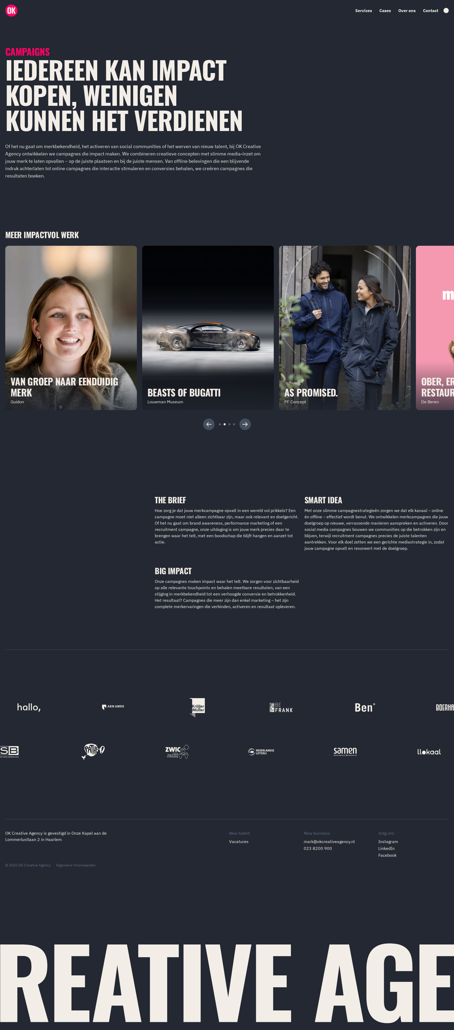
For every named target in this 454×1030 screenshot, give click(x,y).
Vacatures (239, 841)
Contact (430, 10)
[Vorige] (209, 424)
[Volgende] (245, 424)
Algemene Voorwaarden (76, 865)
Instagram (388, 841)
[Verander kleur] (446, 10)
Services (363, 10)
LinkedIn (386, 848)
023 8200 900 (318, 848)
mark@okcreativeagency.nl (329, 841)
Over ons (407, 10)
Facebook (387, 855)
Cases (385, 10)
